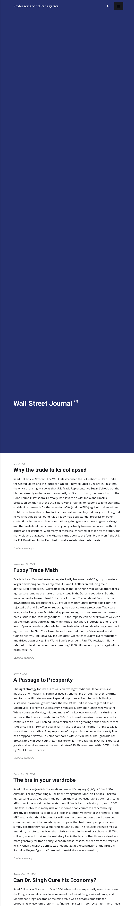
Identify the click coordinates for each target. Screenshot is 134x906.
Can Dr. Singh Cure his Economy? (54, 880)
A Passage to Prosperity (43, 680)
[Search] (108, 6)
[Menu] (118, 6)
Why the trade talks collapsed (50, 470)
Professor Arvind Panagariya (36, 6)
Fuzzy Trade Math (35, 570)
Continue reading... (23, 548)
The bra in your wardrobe (44, 780)
